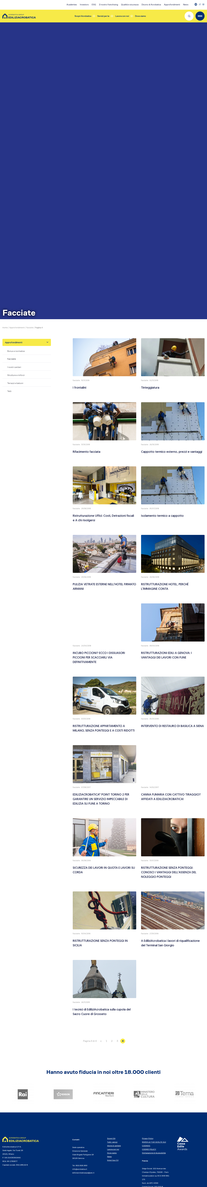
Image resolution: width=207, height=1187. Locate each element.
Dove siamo (140, 16)
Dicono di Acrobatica (151, 4)
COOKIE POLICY (149, 1149)
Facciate (29, 328)
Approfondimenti (172, 4)
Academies (72, 4)
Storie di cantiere (114, 1145)
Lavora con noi (122, 16)
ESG (94, 4)
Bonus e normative (16, 351)
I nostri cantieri (14, 367)
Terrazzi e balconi (15, 383)
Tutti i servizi (112, 1142)
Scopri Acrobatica (83, 16)
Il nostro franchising (108, 4)
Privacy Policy (147, 1138)
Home (5, 328)
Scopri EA (111, 1138)
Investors (84, 4)
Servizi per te (103, 16)
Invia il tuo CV (113, 1160)
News (185, 4)
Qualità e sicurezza (130, 4)
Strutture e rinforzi (16, 375)
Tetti (9, 391)
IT (200, 4)
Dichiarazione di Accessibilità (154, 1153)
